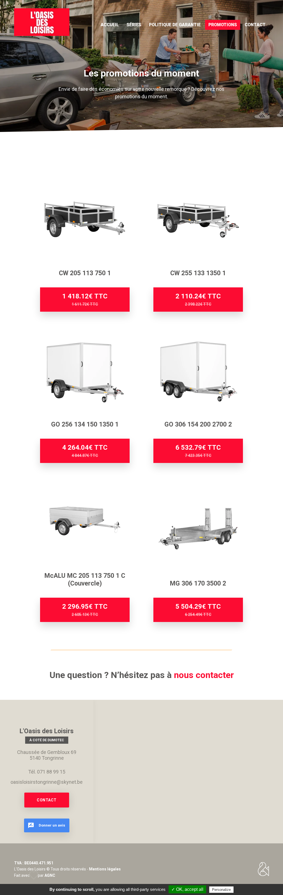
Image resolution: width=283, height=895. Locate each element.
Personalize (221, 890)
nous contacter (204, 675)
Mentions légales (105, 869)
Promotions (222, 24)
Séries (134, 24)
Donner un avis (51, 825)
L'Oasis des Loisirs (41, 22)
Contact (255, 24)
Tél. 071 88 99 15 (46, 772)
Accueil (110, 24)
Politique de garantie (175, 24)
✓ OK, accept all (187, 889)
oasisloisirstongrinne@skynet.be (47, 782)
